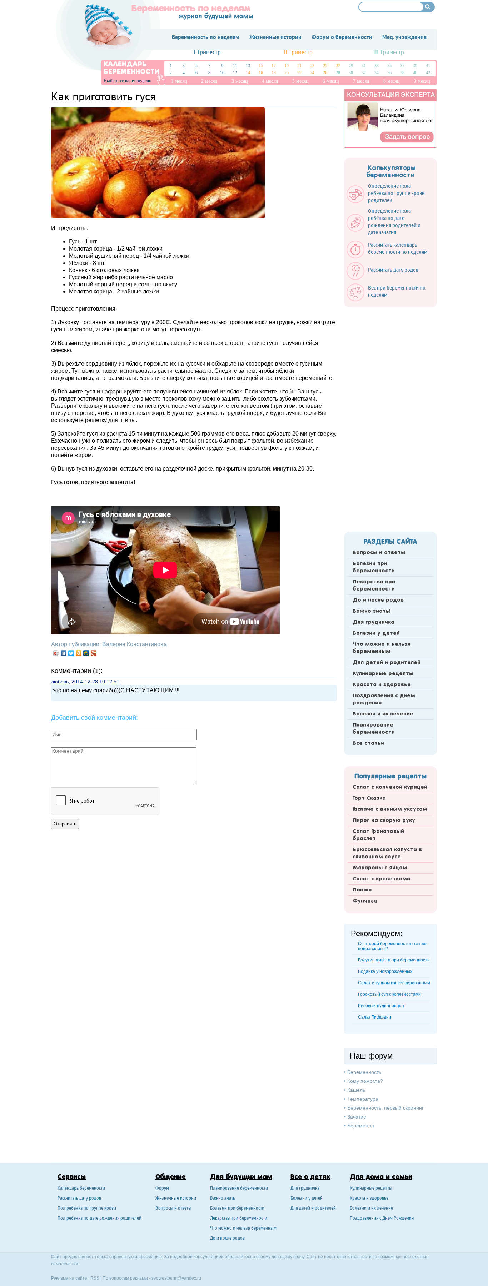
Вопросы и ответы (379, 552)
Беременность (364, 1072)
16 (261, 72)
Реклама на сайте (69, 1278)
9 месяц (422, 81)
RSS (94, 1278)
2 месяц (209, 81)
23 (312, 65)
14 (248, 72)
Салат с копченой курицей (390, 787)
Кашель (356, 1090)
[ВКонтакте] (64, 653)
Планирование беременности (374, 729)
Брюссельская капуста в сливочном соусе (387, 853)
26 (325, 72)
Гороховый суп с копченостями (389, 994)
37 (402, 65)
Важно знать (222, 1198)
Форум (162, 1188)
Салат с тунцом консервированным (394, 982)
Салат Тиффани (374, 1017)
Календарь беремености (81, 1188)
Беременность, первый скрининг (385, 1108)
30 (351, 72)
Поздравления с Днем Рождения (382, 1218)
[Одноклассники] (79, 653)
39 (415, 65)
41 (428, 65)
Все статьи (368, 743)
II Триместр (298, 52)
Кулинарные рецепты (383, 673)
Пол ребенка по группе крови (87, 1208)
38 (402, 72)
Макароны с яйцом (380, 867)
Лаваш (362, 890)
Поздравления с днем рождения (384, 699)
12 (235, 72)
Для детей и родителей (386, 662)
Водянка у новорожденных (385, 971)
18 (274, 72)
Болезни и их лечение (383, 714)
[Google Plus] (94, 653)
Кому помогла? (365, 1081)
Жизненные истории (175, 1198)
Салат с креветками (381, 878)
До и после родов (378, 600)
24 (312, 72)
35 (389, 65)
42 (428, 72)
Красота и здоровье (382, 684)
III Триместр (388, 52)
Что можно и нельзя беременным (381, 648)
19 (286, 65)
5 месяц (300, 81)
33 (376, 65)
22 (299, 72)
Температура (362, 1099)
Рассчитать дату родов (79, 1198)
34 (376, 72)
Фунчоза (365, 901)
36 (389, 72)
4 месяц (270, 81)
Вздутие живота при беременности (394, 960)
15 (261, 65)
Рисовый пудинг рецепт (382, 1005)
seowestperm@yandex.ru (176, 1278)
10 (222, 72)
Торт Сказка (369, 798)
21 (299, 65)
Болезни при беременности (374, 567)
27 (338, 65)
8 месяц (391, 81)
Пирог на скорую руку (384, 820)
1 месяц (179, 81)
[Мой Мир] (86, 653)
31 (364, 65)
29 (351, 65)
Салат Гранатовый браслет (378, 835)
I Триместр (207, 52)
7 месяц (361, 81)
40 (415, 72)
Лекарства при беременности (374, 585)
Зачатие (356, 1117)
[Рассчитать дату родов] (386, 278)
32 (364, 72)
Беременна (360, 1126)
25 (325, 65)
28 (338, 72)
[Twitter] (71, 653)
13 (248, 65)
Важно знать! (371, 611)
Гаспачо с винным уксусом (390, 809)
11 (235, 65)
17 (274, 65)
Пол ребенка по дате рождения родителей (99, 1218)
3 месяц (239, 81)
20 (286, 72)
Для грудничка (373, 622)
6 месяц (331, 81)
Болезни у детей (376, 633)
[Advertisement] (390, 417)
